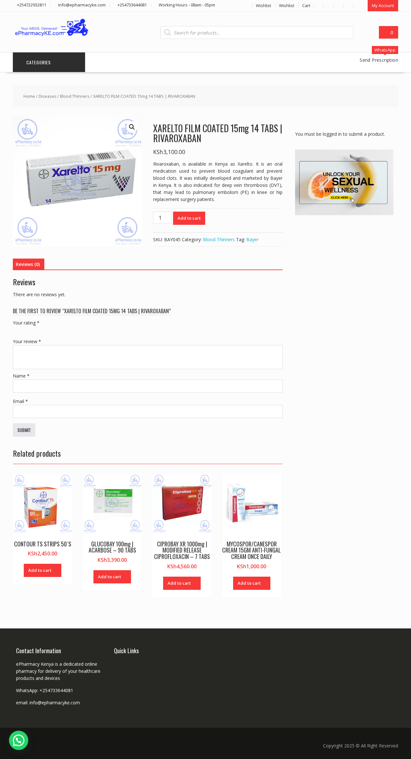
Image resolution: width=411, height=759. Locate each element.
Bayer (252, 239)
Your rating (26, 323)
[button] (132, 127)
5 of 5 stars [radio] (53, 330)
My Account (383, 5)
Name (21, 376)
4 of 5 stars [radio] (44, 330)
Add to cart (189, 218)
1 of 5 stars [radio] (17, 330)
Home (29, 96)
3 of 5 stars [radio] (35, 330)
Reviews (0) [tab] (28, 264)
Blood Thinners (75, 96)
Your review (27, 341)
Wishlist (263, 5)
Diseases (48, 96)
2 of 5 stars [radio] (26, 330)
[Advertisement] (343, 323)
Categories (38, 62)
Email (20, 401)
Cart (306, 5)
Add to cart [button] (39, 570)
